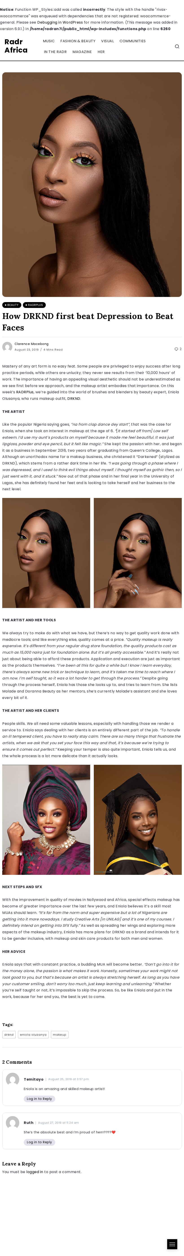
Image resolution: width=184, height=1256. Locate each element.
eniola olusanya (33, 1035)
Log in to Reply (39, 1099)
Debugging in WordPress (60, 22)
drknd (9, 1035)
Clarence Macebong (32, 344)
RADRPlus (25, 392)
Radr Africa (16, 46)
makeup (59, 1035)
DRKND (73, 398)
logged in (34, 1171)
